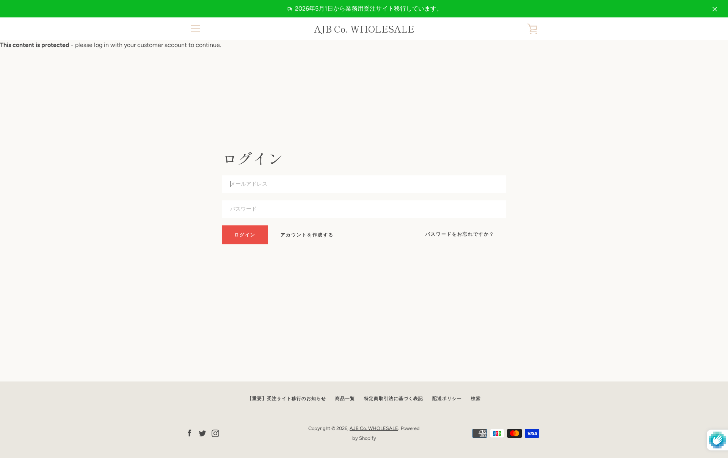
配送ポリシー (447, 398)
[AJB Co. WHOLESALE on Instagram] (215, 432)
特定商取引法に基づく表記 (393, 398)
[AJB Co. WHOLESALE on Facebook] (189, 432)
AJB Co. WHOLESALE (364, 28)
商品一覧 (345, 398)
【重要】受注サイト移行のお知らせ (286, 398)
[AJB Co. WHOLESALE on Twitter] (202, 432)
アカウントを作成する (307, 235)
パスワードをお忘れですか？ (459, 234)
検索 (476, 398)
